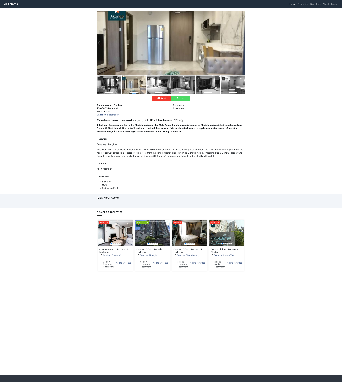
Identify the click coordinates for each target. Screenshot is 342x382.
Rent (318, 4)
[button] (130, 233)
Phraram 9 (116, 255)
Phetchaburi (113, 114)
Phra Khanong (192, 255)
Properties (303, 4)
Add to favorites (123, 263)
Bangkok (107, 255)
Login (334, 4)
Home (292, 4)
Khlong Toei (228, 255)
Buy (312, 4)
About (326, 4)
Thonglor (153, 255)
